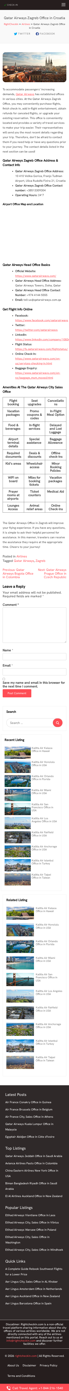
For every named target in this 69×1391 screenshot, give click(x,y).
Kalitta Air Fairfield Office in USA (42, 834)
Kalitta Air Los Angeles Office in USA (44, 820)
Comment (11, 605)
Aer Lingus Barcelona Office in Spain (28, 1303)
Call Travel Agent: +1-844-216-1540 (37, 1388)
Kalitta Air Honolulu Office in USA (43, 763)
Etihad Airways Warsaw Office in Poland (30, 1230)
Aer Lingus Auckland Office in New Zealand (32, 1296)
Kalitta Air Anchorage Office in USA (44, 848)
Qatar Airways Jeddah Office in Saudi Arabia (33, 1156)
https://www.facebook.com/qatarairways (41, 320)
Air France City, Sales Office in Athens (29, 1117)
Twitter (24, 33)
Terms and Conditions (21, 1376)
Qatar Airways (25, 94)
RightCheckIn (11, 24)
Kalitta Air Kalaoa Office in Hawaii (42, 749)
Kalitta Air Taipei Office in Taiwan (41, 876)
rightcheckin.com (26, 1356)
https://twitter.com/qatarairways (36, 330)
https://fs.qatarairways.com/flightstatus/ (41, 349)
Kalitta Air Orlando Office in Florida (43, 777)
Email (7, 665)
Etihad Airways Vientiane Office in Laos (30, 1215)
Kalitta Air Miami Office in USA (41, 791)
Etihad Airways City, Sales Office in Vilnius (32, 1222)
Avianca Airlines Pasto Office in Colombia (31, 1163)
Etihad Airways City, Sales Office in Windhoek (34, 1250)
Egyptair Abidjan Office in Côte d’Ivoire (29, 1137)
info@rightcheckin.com (21, 1340)
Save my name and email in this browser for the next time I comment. (34, 684)
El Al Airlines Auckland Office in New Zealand (33, 1196)
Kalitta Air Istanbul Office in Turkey (42, 862)
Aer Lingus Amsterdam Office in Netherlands (33, 1289)
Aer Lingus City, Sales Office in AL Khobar (31, 1281)
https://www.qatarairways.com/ (35, 276)
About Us (13, 1365)
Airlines (26, 24)
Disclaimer (29, 1365)
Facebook (47, 33)
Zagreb (40, 561)
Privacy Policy (48, 1365)
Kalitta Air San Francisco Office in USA (42, 807)
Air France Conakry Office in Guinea (28, 1102)
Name (7, 650)
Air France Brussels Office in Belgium (28, 1109)
